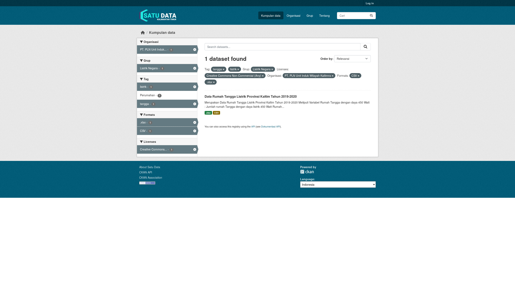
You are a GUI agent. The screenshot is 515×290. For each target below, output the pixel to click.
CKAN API (145, 172)
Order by (326, 59)
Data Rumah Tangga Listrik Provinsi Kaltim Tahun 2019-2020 (251, 96)
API (253, 126)
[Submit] (371, 15)
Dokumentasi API (270, 126)
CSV (216, 112)
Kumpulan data (270, 15)
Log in (370, 3)
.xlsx (208, 112)
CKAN (307, 172)
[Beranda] (143, 32)
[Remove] (223, 69)
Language (307, 179)
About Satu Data (149, 167)
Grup (310, 15)
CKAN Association (150, 177)
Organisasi (293, 15)
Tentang (324, 15)
